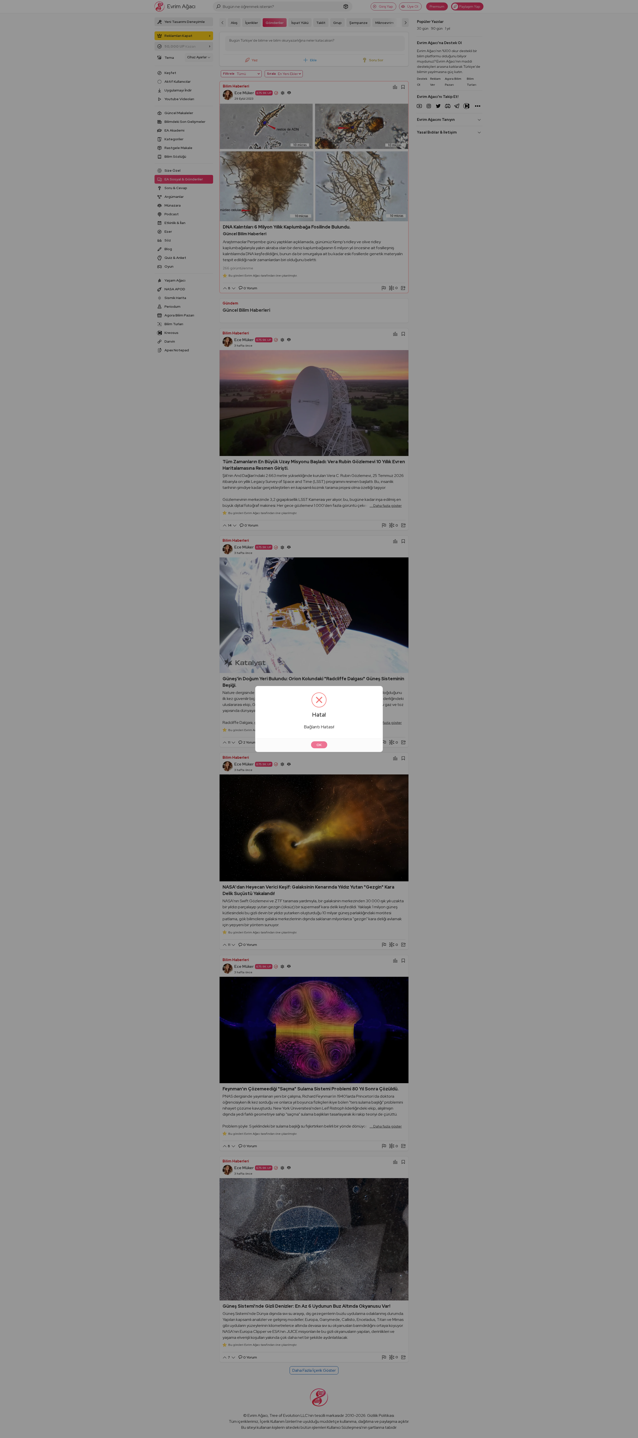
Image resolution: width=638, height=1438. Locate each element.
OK (319, 745)
